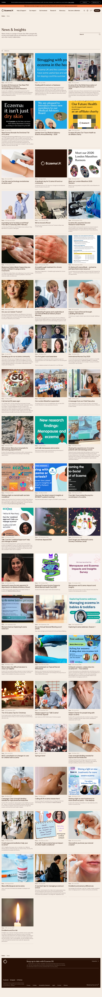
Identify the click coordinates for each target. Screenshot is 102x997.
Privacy (28, 985)
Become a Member (74, 10)
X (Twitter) (19, 980)
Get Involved (43, 10)
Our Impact (32, 10)
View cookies (71, 2)
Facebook (5, 980)
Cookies (34, 985)
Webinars (6, 50)
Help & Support (21, 10)
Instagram (12, 980)
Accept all (85, 2)
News (8, 16)
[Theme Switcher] (84, 10)
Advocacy (62, 10)
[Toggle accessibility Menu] (87, 10)
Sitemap (66, 985)
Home (3, 16)
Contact (59, 985)
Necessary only (95, 2)
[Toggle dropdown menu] (91, 10)
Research (53, 10)
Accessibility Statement (44, 985)
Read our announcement (71, 6)
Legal (53, 985)
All (2, 50)
